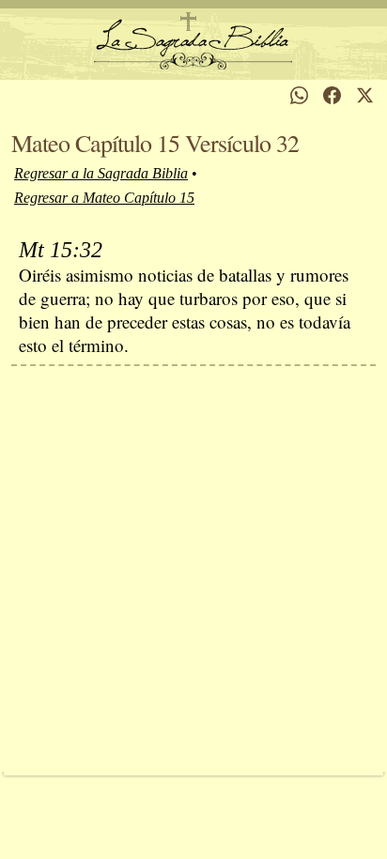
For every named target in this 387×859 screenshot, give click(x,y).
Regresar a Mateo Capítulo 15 (104, 198)
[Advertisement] (193, 569)
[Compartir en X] (365, 95)
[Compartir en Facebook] (332, 95)
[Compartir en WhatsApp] (299, 95)
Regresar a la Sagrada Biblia (101, 173)
